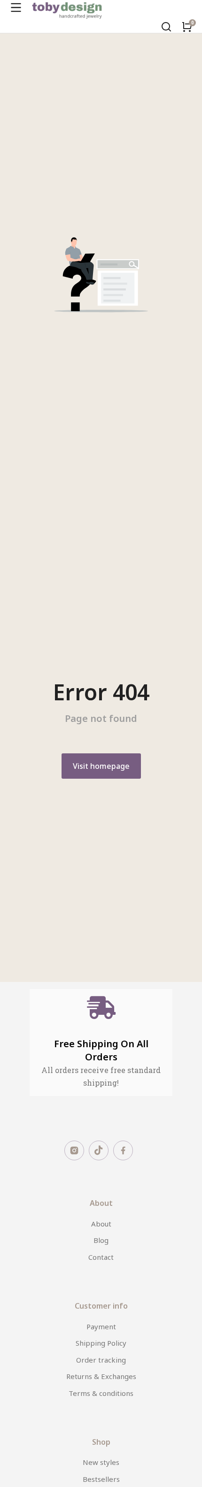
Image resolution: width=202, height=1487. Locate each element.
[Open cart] (187, 26)
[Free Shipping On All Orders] (101, 1007)
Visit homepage (101, 766)
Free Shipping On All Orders (101, 1050)
